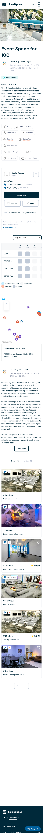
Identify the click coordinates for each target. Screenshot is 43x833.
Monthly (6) (27, 461)
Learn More (21, 449)
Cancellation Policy (10, 227)
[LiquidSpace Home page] (12, 4)
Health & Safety (11, 77)
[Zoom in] (6, 303)
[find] (33, 4)
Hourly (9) (15, 461)
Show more (21, 686)
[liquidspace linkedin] (4, 818)
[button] (41, 25)
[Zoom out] (6, 308)
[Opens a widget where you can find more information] (33, 829)
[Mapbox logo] (7, 342)
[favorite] (12, 203)
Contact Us (13, 818)
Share (32, 203)
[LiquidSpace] (12, 812)
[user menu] (39, 4)
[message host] (36, 174)
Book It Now (21, 195)
